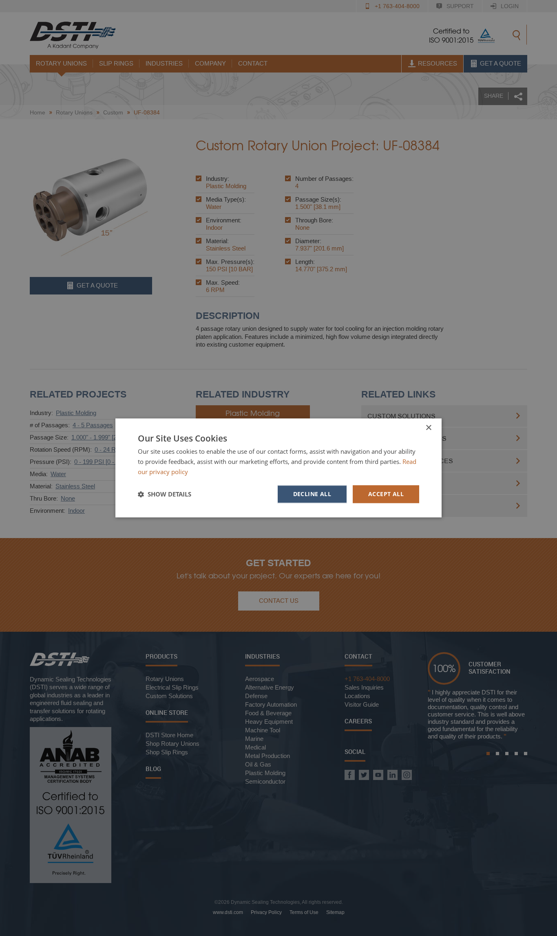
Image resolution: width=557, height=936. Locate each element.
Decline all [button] (312, 494)
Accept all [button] (386, 494)
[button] (164, 494)
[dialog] (278, 467)
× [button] (428, 428)
